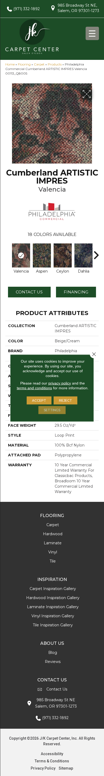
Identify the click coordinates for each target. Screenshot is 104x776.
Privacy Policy (43, 768)
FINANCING (76, 291)
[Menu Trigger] (92, 33)
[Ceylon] (62, 255)
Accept (39, 400)
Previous (8, 252)
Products (55, 64)
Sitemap (66, 768)
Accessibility (52, 754)
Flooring (24, 64)
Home (10, 64)
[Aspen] (41, 255)
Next (96, 252)
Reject (65, 400)
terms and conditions (34, 388)
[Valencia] (21, 255)
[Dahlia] (83, 255)
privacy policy (59, 383)
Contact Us (29, 291)
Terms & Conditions (52, 761)
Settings (52, 410)
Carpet (39, 64)
